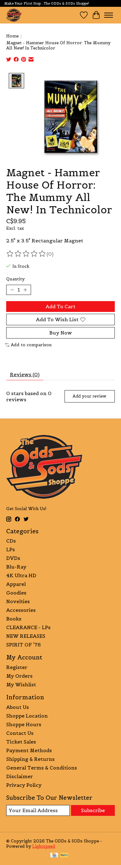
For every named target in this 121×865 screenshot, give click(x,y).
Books (13, 619)
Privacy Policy (24, 785)
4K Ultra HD (21, 575)
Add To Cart (60, 306)
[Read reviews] (26, 254)
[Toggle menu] (108, 15)
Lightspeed (43, 846)
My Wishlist (21, 684)
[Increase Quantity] (25, 290)
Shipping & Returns (30, 759)
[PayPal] (64, 856)
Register (16, 667)
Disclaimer (19, 776)
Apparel (16, 584)
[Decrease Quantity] (12, 290)
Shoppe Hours (23, 724)
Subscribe (93, 810)
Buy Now (60, 333)
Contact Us (20, 733)
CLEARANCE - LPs (28, 627)
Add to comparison (31, 344)
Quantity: (15, 279)
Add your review (89, 396)
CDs (11, 541)
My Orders (19, 676)
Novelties (18, 601)
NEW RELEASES (25, 636)
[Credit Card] (54, 856)
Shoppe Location (27, 716)
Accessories (21, 610)
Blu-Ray (16, 567)
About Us (17, 707)
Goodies (16, 593)
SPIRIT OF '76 (23, 644)
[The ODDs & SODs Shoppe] (13, 15)
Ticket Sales (21, 742)
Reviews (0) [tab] (24, 374)
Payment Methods (29, 750)
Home (12, 36)
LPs (10, 549)
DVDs (13, 558)
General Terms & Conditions (41, 768)
